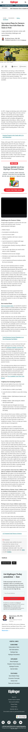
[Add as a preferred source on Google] (21, 718)
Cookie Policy (14, 708)
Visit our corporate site (21, 728)
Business (11, 18)
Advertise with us (14, 710)
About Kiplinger (14, 663)
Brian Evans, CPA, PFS (13, 38)
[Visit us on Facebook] (9, 724)
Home (4, 18)
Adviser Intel (6, 562)
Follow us (15, 66)
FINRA (9, 552)
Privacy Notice (7, 605)
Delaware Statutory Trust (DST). (15, 347)
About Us (14, 698)
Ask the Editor (14, 670)
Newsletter (23, 66)
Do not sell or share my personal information (14, 713)
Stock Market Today (14, 677)
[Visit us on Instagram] (14, 724)
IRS (14, 562)
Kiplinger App (14, 653)
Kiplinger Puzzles (14, 668)
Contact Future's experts (14, 701)
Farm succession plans (7, 305)
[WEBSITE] (10, 618)
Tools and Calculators (14, 684)
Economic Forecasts (14, 679)
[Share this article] (2, 66)
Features (24, 40)
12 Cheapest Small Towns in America (12, 533)
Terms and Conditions (14, 703)
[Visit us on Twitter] (3, 724)
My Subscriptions (14, 651)
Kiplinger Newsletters (14, 656)
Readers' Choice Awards (14, 665)
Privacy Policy (14, 705)
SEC (23, 550)
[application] (14, 206)
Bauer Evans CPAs (17, 626)
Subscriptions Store (14, 648)
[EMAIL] (13, 618)
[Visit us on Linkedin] (20, 724)
